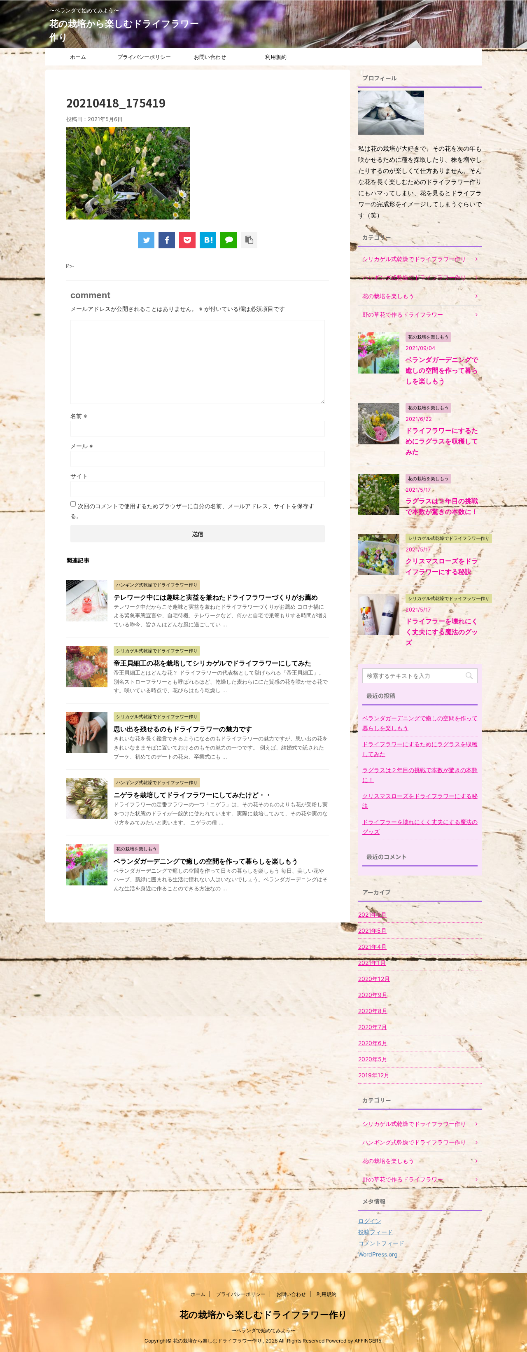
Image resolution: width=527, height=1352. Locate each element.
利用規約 (276, 57)
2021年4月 (372, 946)
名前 (78, 415)
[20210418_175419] (208, 240)
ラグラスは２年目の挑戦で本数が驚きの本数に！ (420, 774)
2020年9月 (372, 994)
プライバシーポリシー (144, 57)
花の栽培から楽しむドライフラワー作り (263, 1314)
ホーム (78, 57)
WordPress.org (378, 1254)
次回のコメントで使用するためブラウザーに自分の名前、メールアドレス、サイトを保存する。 (192, 510)
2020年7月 (372, 1026)
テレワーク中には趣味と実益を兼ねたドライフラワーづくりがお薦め (216, 597)
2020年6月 (372, 1042)
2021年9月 (372, 914)
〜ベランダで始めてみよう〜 (263, 1330)
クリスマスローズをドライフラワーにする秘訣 (420, 800)
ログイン (369, 1220)
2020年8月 (372, 1010)
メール (81, 445)
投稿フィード (375, 1231)
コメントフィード (381, 1243)
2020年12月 (374, 978)
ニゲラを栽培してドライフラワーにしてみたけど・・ (193, 795)
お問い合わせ (210, 57)
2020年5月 (372, 1058)
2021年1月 (372, 962)
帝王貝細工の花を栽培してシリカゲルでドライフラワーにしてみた (212, 663)
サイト (79, 475)
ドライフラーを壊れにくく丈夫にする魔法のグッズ (442, 632)
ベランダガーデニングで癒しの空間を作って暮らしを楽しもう (206, 861)
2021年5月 (372, 930)
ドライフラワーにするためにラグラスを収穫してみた (442, 441)
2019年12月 (373, 1075)
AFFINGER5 (367, 1341)
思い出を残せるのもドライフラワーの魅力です (183, 729)
